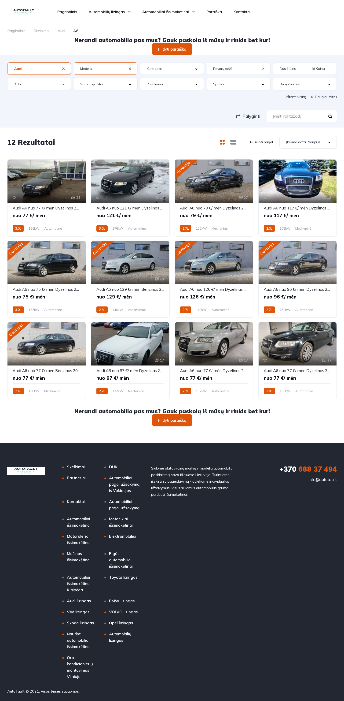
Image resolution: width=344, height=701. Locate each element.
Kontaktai (242, 11)
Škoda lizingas (80, 622)
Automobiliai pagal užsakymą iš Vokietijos (124, 484)
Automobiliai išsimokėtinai (165, 11)
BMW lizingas (122, 600)
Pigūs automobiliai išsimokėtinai (121, 560)
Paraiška (214, 11)
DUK (113, 466)
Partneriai (76, 477)
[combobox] (39, 68)
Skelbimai (41, 30)
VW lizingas (78, 611)
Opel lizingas (121, 622)
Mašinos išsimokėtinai (79, 556)
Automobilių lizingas (107, 11)
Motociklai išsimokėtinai (121, 522)
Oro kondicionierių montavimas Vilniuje (80, 667)
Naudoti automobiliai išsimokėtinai (79, 640)
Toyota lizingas (123, 577)
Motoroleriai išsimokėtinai (79, 539)
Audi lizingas (79, 600)
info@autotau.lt (322, 479)
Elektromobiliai (122, 536)
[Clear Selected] (63, 68)
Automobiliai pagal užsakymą (124, 504)
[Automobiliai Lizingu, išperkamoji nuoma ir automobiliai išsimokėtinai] (23, 11)
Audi (61, 30)
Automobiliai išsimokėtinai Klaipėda (79, 583)
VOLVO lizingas (123, 611)
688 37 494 (308, 469)
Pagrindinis (67, 11)
